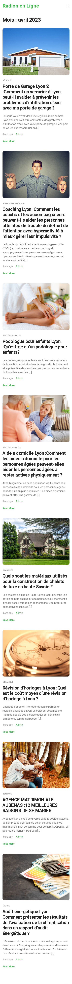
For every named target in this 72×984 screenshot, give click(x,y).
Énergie (6, 906)
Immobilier (8, 570)
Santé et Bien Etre (12, 335)
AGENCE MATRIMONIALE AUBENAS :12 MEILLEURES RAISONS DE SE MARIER (30, 805)
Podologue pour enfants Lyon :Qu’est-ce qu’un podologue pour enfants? (35, 347)
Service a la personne (14, 203)
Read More (9, 141)
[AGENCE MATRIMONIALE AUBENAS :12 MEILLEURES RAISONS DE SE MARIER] (36, 765)
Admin (19, 134)
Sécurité (7, 80)
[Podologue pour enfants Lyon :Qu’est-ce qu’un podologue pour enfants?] (36, 306)
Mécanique (8, 682)
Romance (7, 794)
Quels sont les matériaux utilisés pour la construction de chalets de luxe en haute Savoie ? (35, 581)
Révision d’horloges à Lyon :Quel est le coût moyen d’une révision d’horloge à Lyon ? (34, 693)
